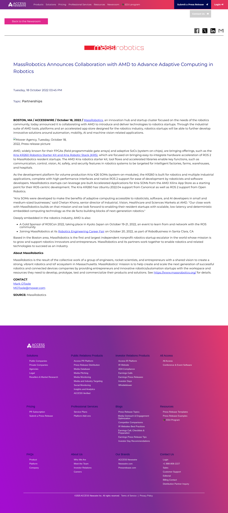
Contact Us (198, 13)
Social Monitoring (82, 385)
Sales (165, 467)
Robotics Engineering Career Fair (81, 231)
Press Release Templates (175, 412)
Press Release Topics (128, 412)
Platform (33, 463)
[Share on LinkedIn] (212, 30)
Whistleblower (125, 385)
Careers (78, 471)
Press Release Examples (175, 416)
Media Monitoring (82, 377)
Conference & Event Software (177, 365)
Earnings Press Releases (130, 377)
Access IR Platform (127, 361)
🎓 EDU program (131, 4)
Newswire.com (125, 463)
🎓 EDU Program (171, 420)
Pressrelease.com (127, 467)
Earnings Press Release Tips (132, 437)
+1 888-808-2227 (171, 463)
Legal (32, 373)
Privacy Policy (146, 496)
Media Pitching (81, 373)
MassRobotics (93, 120)
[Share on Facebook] (196, 30)
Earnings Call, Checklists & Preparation (131, 431)
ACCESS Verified (82, 393)
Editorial (167, 476)
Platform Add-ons (82, 416)
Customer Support (172, 471)
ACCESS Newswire (127, 459)
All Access (168, 361)
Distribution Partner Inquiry (176, 484)
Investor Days (125, 381)
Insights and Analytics (84, 389)
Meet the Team (81, 463)
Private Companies (38, 365)
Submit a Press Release (190, 4)
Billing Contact (170, 480)
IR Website (123, 365)
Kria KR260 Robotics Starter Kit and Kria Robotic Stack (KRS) (55, 155)
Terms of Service (128, 496)
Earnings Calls (125, 373)
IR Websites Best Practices (131, 426)
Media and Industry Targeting (88, 381)
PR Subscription (37, 412)
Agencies (33, 369)
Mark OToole (22, 283)
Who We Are (80, 459)
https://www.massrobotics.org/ (175, 272)
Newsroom (113, 4)
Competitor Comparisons (130, 422)
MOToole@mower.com (29, 288)
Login (217, 4)
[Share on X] (204, 30)
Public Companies (38, 361)
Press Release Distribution (87, 365)
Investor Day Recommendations (134, 441)
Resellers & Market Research (43, 377)
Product (33, 459)
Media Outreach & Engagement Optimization (133, 417)
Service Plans (80, 412)
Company (34, 467)
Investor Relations (83, 467)
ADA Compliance (126, 369)
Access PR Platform (83, 361)
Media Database (82, 369)
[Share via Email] (221, 30)
